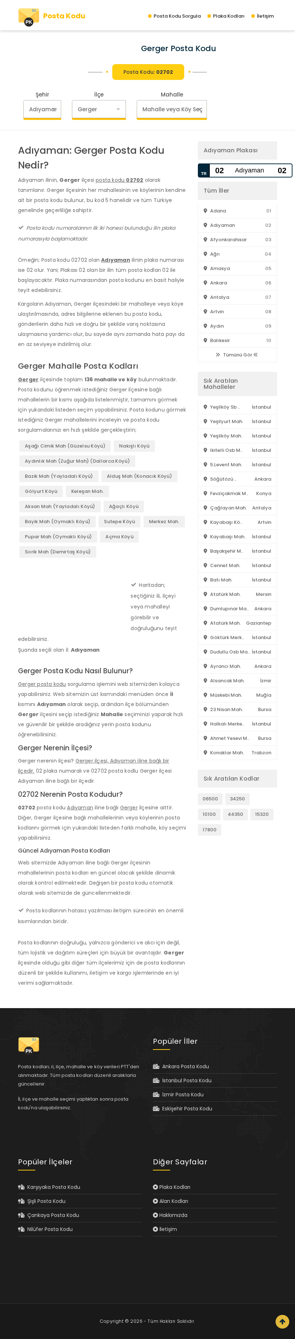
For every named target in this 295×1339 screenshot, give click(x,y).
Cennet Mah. (224, 565)
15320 (262, 814)
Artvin (216, 311)
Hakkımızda (172, 1215)
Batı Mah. (220, 579)
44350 (235, 814)
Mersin (263, 594)
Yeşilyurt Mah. (226, 421)
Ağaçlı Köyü (124, 506)
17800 (210, 829)
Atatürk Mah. (225, 594)
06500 (210, 798)
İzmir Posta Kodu (181, 1094)
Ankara (218, 282)
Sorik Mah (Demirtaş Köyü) (58, 551)
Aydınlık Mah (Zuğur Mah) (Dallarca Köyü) (77, 461)
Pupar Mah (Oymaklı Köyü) (58, 536)
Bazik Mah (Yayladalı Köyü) (59, 476)
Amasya (219, 268)
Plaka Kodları (228, 16)
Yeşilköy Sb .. (224, 407)
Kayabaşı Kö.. (225, 522)
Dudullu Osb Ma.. (229, 651)
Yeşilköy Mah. (225, 435)
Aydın (216, 326)
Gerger (28, 379)
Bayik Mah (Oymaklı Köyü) (57, 521)
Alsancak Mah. (227, 680)
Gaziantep (258, 623)
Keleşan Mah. (87, 491)
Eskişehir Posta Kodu (185, 1108)
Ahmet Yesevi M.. (229, 738)
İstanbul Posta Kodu (185, 1080)
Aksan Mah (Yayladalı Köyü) (60, 506)
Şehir (42, 94)
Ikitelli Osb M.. (225, 450)
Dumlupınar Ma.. (229, 608)
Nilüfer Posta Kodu (48, 1229)
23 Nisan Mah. (226, 709)
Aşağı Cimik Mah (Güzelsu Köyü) (65, 445)
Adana (217, 210)
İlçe (99, 94)
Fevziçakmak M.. (228, 493)
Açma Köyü (119, 536)
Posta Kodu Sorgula (177, 16)
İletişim (265, 16)
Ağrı (214, 254)
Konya (263, 493)
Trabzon (261, 752)
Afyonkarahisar (228, 239)
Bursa (264, 709)
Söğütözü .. (222, 479)
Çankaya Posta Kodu (51, 1215)
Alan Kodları (173, 1201)
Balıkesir (219, 340)
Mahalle (172, 94)
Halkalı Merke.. (226, 723)
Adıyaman (115, 260)
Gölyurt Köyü (41, 491)
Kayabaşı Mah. (227, 536)
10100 (209, 814)
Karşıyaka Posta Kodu (52, 1187)
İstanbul (261, 407)
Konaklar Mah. (226, 752)
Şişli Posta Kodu (44, 1201)
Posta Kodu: (148, 72)
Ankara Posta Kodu (184, 1066)
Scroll (282, 1322)
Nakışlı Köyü (134, 445)
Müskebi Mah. (225, 695)
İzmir (265, 680)
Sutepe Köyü (119, 521)
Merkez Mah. (164, 521)
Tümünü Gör (237, 354)
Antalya (219, 297)
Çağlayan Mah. (228, 507)
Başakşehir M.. (226, 551)
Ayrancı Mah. (225, 666)
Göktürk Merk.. (226, 637)
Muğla (263, 695)
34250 (237, 798)
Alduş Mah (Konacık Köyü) (139, 476)
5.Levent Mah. (225, 464)
